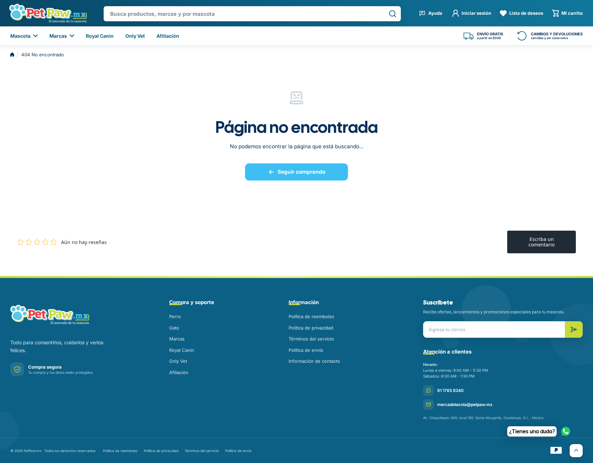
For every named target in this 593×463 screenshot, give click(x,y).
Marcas (177, 339)
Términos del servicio (311, 339)
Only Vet (178, 361)
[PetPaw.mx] (47, 13)
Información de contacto (314, 361)
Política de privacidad (311, 328)
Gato (174, 328)
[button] (567, 13)
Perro (175, 316)
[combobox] (252, 13)
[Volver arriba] (576, 450)
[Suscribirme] (574, 329)
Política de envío (306, 350)
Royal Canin (181, 350)
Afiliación (178, 372)
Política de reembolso (311, 316)
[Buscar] (392, 13)
